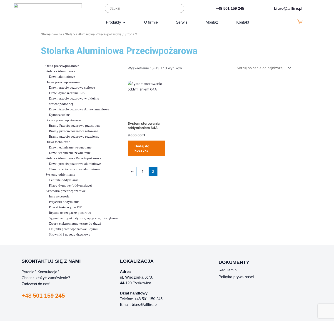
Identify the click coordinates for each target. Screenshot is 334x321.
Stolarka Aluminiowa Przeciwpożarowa (93, 34)
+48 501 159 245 (230, 8)
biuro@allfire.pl (288, 8)
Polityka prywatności (236, 277)
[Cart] (300, 21)
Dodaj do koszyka (142, 148)
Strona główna (51, 34)
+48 (43, 295)
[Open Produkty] (124, 22)
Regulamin (228, 270)
